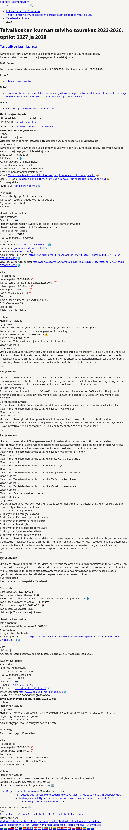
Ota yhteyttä (93, 825)
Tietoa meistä (76, 825)
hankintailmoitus (26, 122)
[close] (1, 366)
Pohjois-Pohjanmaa (45, 108)
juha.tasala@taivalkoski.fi (30, 248)
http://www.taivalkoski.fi (32, 244)
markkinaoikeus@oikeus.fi (30, 688)
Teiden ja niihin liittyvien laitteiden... (80, 821)
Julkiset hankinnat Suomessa (23, 11)
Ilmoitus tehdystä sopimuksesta (35, 126)
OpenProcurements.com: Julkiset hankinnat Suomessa (32, 825)
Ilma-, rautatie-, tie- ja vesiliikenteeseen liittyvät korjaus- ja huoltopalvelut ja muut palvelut (61, 93)
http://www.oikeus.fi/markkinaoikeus (40, 692)
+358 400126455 (19, 251)
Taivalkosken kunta (17, 18)
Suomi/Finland (9, 814)
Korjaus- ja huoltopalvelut (21, 791)
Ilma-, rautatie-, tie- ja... (44, 821)
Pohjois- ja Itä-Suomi (20, 108)
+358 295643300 (19, 685)
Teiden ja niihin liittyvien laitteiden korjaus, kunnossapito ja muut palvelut (49, 15)
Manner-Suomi (27, 814)
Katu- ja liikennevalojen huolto (43, 801)
